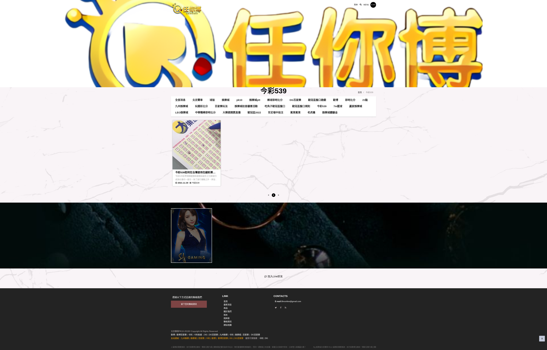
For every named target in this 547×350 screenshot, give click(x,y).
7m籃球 (337, 106)
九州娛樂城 (181, 106)
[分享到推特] (276, 307)
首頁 (360, 92)
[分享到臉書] (280, 307)
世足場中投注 (275, 112)
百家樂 (246, 334)
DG (205, 334)
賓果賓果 (295, 112)
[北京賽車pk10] (199, 8)
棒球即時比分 (275, 100)
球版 (212, 100)
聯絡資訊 (228, 321)
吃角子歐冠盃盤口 (275, 106)
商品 (226, 308)
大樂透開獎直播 (232, 112)
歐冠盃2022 (254, 112)
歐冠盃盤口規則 (301, 106)
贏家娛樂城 (355, 106)
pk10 (239, 100)
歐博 (335, 100)
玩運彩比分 (201, 106)
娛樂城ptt (254, 100)
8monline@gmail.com (291, 301)
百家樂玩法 (221, 106)
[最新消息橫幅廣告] (273, 43)
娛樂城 (225, 100)
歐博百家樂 (182, 334)
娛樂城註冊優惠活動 (246, 106)
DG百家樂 (295, 100)
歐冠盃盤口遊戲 (317, 100)
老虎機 (311, 112)
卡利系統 (198, 334)
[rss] (285, 307)
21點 (365, 100)
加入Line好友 (275, 276)
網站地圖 (228, 325)
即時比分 (350, 100)
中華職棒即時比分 (205, 112)
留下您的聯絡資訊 (189, 304)
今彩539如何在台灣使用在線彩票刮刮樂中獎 (195, 172)
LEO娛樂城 (181, 112)
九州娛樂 (224, 334)
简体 (356, 5)
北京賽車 (197, 100)
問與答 (227, 318)
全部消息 (180, 100)
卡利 (190, 334)
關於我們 (228, 311)
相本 (226, 315)
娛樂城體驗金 (330, 112)
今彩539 (321, 106)
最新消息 (228, 304)
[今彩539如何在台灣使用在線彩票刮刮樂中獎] (197, 144)
